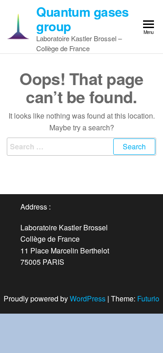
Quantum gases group (82, 18)
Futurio (148, 298)
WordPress (87, 298)
